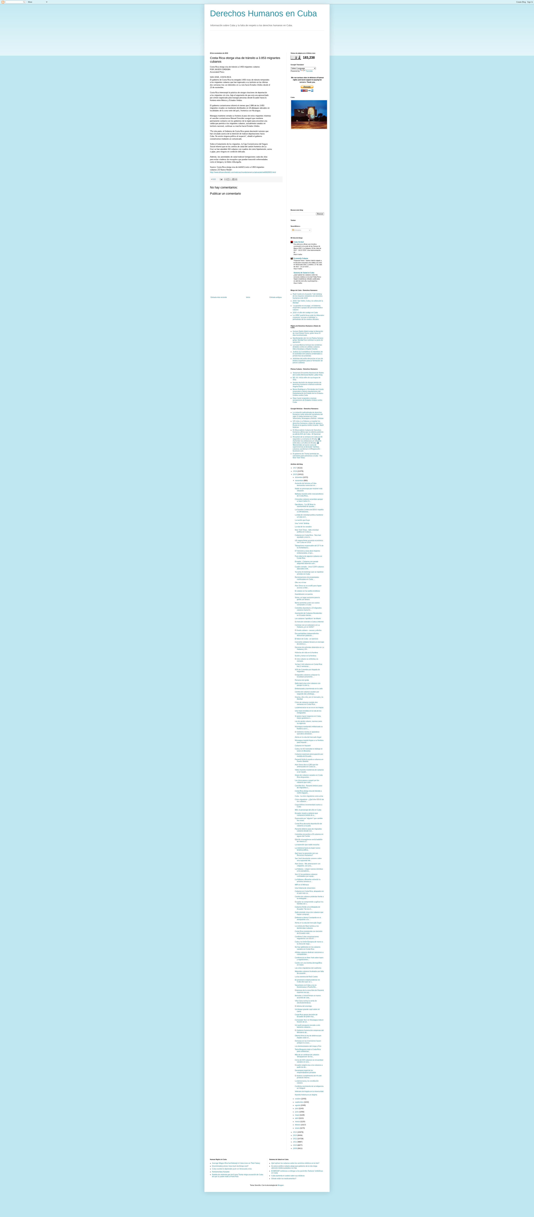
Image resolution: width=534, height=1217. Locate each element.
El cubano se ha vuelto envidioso (307, 591)
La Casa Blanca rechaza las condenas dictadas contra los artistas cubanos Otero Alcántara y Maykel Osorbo (307, 347)
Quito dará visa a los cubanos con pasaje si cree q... (307, 684)
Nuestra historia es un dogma (306, 1095)
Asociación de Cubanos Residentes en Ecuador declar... (308, 614)
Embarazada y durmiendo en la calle (309, 689)
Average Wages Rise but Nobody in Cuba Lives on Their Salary (236, 1163)
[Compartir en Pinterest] (236, 179)
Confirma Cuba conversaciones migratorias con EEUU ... (307, 938)
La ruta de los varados (303, 527)
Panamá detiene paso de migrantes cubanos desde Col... (308, 830)
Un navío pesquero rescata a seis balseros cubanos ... (307, 1026)
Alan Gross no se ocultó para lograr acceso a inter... (308, 587)
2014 (295, 1132)
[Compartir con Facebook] (233, 179)
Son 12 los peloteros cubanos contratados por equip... (306, 875)
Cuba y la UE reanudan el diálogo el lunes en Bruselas (308, 750)
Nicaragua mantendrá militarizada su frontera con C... (309, 728)
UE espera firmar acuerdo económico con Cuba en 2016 (309, 541)
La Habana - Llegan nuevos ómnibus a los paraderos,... (309, 870)
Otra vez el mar (300, 582)
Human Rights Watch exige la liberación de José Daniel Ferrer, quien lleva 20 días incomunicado (308, 333)
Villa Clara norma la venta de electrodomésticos (306, 1002)
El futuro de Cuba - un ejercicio (306, 639)
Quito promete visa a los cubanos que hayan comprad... (309, 913)
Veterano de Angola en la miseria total (309, 1091)
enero (297, 1128)
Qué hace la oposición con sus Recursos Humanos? (306, 854)
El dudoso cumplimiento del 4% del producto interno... (308, 1077)
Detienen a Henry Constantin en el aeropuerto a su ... (308, 918)
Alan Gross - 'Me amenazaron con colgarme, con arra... (307, 865)
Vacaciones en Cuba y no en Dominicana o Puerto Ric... (306, 986)
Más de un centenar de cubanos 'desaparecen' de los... (307, 1056)
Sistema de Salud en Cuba (304, 273)
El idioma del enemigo (303, 1006)
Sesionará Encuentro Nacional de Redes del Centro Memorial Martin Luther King (308, 374)
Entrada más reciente (219, 297)
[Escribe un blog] (228, 179)
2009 (295, 1148)
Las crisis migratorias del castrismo (308, 968)
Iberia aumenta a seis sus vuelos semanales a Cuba (307, 604)
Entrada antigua (276, 297)
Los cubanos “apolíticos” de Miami (308, 618)
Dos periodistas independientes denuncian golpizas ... (307, 634)
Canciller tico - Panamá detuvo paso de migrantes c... (308, 787)
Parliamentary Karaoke (220, 1172)
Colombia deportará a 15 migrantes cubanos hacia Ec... (308, 609)
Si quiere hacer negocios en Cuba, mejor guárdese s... (308, 717)
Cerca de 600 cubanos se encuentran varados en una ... (309, 1061)
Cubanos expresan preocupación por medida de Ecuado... (309, 755)
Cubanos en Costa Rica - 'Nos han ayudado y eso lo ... (308, 536)
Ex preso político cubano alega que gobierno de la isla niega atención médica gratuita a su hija (294, 1167)
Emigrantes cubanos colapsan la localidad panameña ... (307, 676)
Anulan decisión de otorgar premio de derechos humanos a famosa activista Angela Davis (307, 384)
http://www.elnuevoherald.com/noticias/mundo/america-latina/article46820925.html (243, 172)
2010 (295, 1145)
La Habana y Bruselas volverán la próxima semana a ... (307, 880)
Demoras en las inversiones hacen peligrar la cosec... (308, 1042)
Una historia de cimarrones (305, 888)
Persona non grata (302, 680)
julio (297, 1108)
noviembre (299, 481)
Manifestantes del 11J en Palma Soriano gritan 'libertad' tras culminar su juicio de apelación (308, 340)
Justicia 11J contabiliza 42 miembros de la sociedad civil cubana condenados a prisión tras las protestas (308, 354)
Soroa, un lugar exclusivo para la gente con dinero (307, 598)
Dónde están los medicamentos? (283, 1179)
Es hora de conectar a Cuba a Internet (309, 622)
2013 (295, 1135)
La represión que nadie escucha (307, 845)
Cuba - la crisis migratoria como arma (309, 796)
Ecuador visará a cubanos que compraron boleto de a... (306, 814)
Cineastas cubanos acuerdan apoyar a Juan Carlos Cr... (309, 500)
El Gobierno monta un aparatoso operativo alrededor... (307, 733)
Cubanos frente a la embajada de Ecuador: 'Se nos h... (307, 908)
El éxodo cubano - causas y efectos (308, 630)
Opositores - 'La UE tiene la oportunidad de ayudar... (305, 505)
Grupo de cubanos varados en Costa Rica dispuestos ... (309, 776)
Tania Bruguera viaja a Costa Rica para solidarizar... (308, 1050)
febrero (298, 1125)
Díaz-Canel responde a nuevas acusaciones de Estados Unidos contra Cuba (307, 400)
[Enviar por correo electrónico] (225, 179)
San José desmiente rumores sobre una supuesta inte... (308, 859)
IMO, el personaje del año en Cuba (308, 810)
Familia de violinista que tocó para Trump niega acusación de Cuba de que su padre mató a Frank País (237, 1175)
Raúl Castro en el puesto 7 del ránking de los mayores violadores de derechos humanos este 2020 (307, 296)
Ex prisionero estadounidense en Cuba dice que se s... (307, 981)
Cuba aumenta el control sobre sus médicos (288, 1176)
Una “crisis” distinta (302, 523)
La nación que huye (302, 520)
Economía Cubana (301, 258)
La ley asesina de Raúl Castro (306, 977)
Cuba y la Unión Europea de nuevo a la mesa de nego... (309, 943)
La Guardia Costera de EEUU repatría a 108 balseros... (309, 511)
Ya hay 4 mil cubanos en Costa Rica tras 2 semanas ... (308, 665)
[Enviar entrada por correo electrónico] (221, 179)
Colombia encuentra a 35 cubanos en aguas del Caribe (309, 835)
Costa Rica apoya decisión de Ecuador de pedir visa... (306, 1016)
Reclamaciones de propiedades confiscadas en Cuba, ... (307, 578)
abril (297, 1118)
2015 (295, 474)
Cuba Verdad (299, 242)
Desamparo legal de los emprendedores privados (305, 1071)
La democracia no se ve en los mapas (309, 708)
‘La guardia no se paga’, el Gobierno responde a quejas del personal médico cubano (308, 308)
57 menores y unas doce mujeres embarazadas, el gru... (307, 552)
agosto (298, 1105)
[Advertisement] (260, 41)
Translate (309, 71)
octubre (298, 1099)
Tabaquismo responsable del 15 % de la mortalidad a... (309, 547)
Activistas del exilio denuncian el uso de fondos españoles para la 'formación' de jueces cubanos (308, 361)
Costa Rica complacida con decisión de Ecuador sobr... (308, 932)
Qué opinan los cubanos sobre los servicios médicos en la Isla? (295, 1163)
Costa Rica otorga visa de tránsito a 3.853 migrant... (308, 792)
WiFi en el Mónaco (302, 885)
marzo (297, 1122)
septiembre (299, 1102)
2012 (295, 1139)
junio (297, 1112)
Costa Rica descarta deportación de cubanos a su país (308, 825)
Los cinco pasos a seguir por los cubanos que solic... (307, 781)
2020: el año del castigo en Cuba (305, 312)
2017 (295, 468)
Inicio (248, 297)
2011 (295, 1142)
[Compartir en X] (230, 179)
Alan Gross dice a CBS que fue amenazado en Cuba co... (306, 766)
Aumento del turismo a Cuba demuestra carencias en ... (306, 484)
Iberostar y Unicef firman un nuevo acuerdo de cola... (308, 996)
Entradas (297, 230)
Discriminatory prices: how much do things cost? (230, 1166)
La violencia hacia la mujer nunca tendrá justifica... (307, 849)
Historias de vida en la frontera (306, 653)
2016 (295, 471)
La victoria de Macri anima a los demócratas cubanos (307, 927)
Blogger (281, 1185)
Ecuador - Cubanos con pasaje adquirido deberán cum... (306, 562)
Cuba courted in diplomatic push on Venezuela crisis (232, 1169)
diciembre (299, 477)
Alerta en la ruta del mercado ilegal (308, 737)
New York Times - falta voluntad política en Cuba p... (307, 531)
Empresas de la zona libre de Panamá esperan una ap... (309, 991)
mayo (297, 1115)
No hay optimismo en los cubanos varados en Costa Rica (307, 948)
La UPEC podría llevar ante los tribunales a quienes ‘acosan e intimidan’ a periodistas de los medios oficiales (308, 317)
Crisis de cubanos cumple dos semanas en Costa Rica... (306, 703)
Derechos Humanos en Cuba (263, 13)
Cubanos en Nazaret (303, 746)
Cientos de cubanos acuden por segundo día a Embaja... (307, 693)
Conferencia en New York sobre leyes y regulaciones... (309, 959)
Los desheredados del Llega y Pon (308, 1046)
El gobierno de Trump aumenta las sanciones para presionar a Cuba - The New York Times (307, 456)
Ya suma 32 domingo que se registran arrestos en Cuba (309, 573)
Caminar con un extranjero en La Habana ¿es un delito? (307, 626)
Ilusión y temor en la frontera (305, 656)
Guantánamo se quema (304, 594)
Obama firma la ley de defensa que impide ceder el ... (308, 1037)
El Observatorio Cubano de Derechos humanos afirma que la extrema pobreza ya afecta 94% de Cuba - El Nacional (308, 432)
